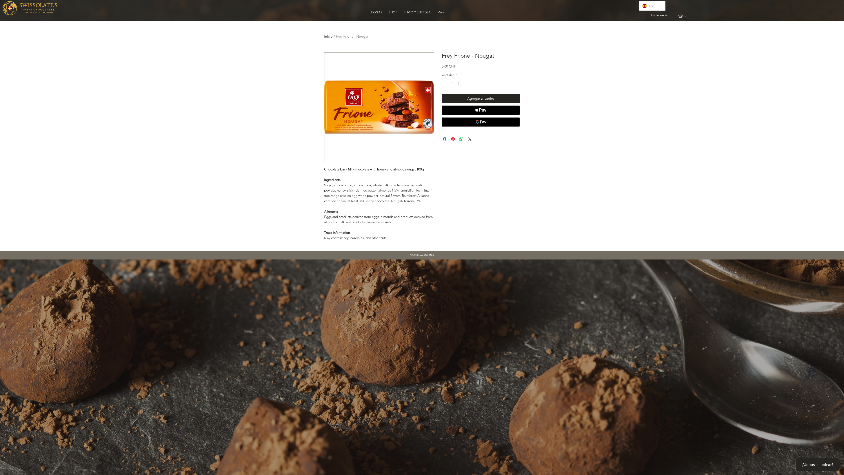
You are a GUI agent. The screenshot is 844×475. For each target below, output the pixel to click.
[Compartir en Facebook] (444, 139)
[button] (683, 15)
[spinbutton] (452, 83)
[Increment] (458, 83)
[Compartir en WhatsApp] (461, 139)
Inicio (328, 36)
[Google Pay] (481, 122)
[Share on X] (469, 139)
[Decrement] (445, 83)
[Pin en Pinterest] (453, 139)
